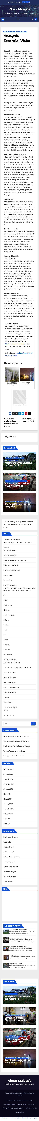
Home (8, 1100)
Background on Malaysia (11, 539)
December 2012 (8, 779)
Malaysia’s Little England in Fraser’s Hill (18, 464)
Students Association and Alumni (14, 560)
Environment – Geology (11, 662)
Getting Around (9, 481)
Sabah (5, 640)
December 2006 (8, 809)
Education (6, 547)
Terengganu (7, 654)
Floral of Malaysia (9, 677)
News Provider (8, 575)
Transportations (8, 715)
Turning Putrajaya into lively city (17, 505)
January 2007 (8, 804)
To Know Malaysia (9, 659)
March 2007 (7, 799)
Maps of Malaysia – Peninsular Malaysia (17, 542)
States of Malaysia (23, 501)
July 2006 (6, 819)
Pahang (6, 620)
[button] (32, 19)
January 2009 (8, 789)
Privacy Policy (8, 580)
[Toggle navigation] (17, 19)
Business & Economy (10, 837)
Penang (6, 625)
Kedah (5, 600)
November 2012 (8, 784)
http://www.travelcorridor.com (15, 344)
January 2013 (8, 774)
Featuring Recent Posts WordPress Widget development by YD (19, 1118)
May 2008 (6, 794)
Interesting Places (9, 31)
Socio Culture (8, 702)
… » (27, 933)
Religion (6, 697)
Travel (5, 710)
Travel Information (21, 31)
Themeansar (19, 1095)
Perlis (5, 635)
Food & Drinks (8, 847)
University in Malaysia (11, 565)
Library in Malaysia (9, 550)
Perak (5, 630)
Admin (12, 436)
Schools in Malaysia (10, 555)
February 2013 (8, 769)
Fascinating (8, 457)
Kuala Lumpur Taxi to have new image (17, 484)
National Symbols (9, 692)
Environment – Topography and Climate (17, 667)
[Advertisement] (17, 907)
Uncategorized (8, 881)
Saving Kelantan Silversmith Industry (16, 741)
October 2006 (8, 814)
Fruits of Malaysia (9, 682)
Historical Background (11, 687)
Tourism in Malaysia (10, 707)
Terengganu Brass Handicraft (13, 756)
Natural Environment (11, 460)
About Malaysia (19, 9)
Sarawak (6, 645)
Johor (5, 595)
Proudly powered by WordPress (14, 1093)
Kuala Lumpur (8, 605)
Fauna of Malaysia (9, 672)
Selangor (6, 650)
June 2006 (7, 824)
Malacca (6, 610)
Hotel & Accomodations (11, 570)
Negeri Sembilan (9, 615)
